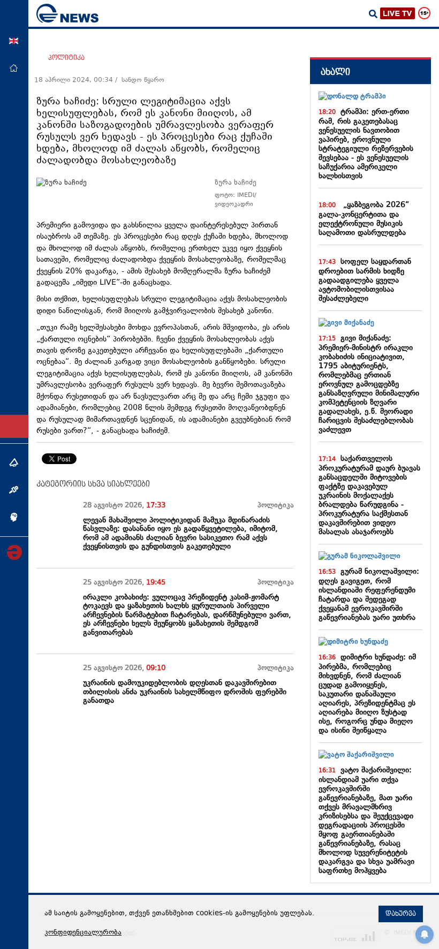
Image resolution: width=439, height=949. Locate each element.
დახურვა (400, 913)
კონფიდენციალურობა (83, 933)
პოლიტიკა (66, 58)
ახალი (335, 72)
